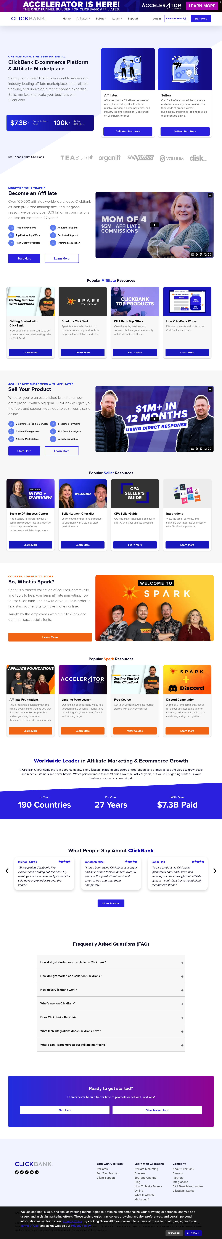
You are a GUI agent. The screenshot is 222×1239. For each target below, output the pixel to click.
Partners (178, 1177)
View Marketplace (157, 1110)
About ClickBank (183, 1169)
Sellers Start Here (185, 131)
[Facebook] (17, 1172)
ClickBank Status (183, 1190)
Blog (137, 1182)
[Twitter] (22, 1172)
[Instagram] (27, 1172)
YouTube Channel (146, 1177)
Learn (116, 18)
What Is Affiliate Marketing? (145, 1197)
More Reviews (110, 903)
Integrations (180, 1182)
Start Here (201, 18)
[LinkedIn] (37, 1172)
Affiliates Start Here (128, 131)
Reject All (174, 1233)
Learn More (61, 258)
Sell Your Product (108, 1173)
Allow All (193, 1233)
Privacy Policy (72, 1221)
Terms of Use (29, 1226)
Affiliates (82, 18)
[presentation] (7, 869)
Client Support (106, 1177)
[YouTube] (32, 1172)
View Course (135, 731)
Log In (157, 18)
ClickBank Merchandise (188, 1186)
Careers (178, 1173)
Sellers (100, 18)
